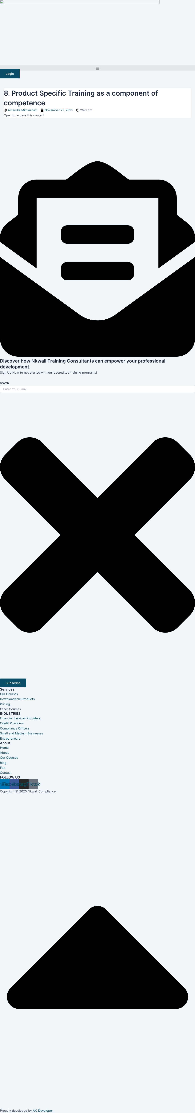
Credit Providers (12, 723)
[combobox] (97, 389)
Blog (3, 763)
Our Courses (9, 694)
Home (4, 748)
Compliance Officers (15, 728)
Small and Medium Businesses (21, 733)
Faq (2, 768)
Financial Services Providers (20, 718)
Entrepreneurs (10, 738)
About (4, 752)
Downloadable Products (17, 699)
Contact (6, 773)
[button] (97, 68)
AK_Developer (43, 1110)
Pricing (5, 704)
